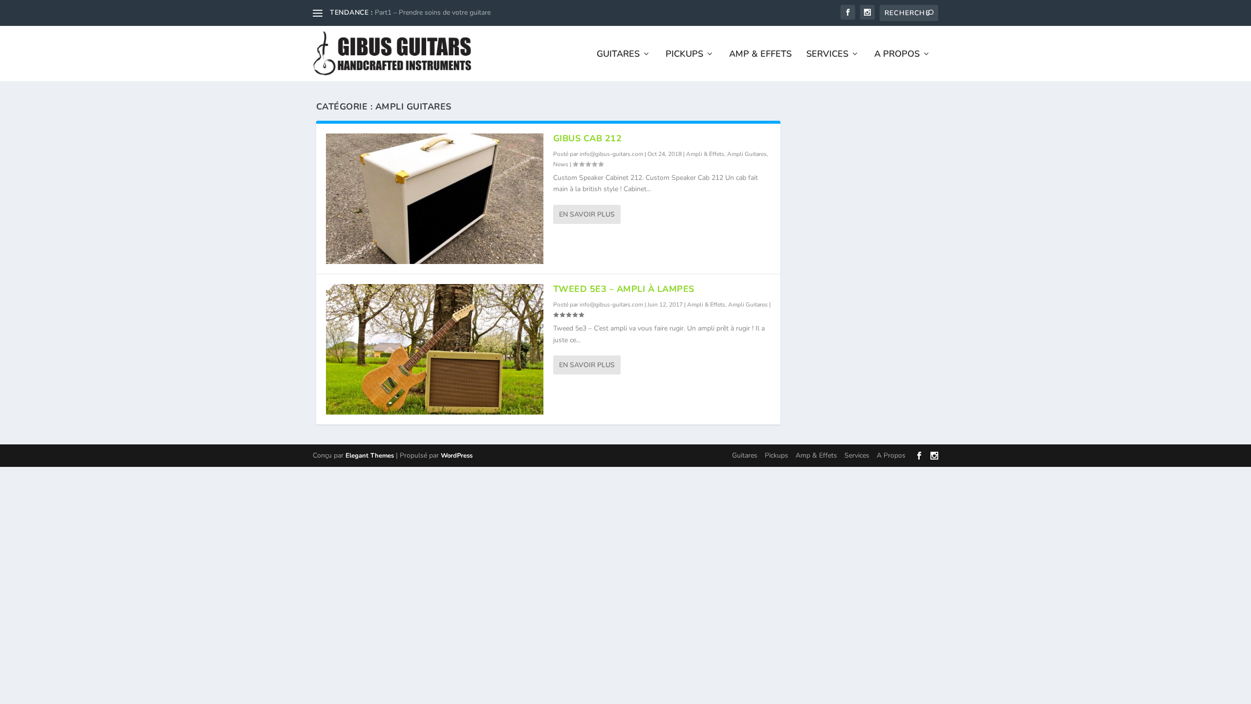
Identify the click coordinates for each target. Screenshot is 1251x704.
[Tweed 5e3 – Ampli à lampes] (434, 349)
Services (827, 55)
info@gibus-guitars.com (611, 154)
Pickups (684, 55)
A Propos (897, 55)
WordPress (457, 455)
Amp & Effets (760, 55)
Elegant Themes (369, 455)
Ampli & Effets (705, 154)
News (560, 164)
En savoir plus (587, 214)
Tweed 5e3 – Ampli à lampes (623, 289)
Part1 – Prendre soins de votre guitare (433, 12)
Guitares (618, 55)
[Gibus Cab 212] (434, 198)
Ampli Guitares (747, 154)
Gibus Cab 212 (587, 138)
